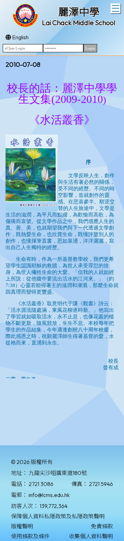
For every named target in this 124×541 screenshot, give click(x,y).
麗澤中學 (79, 12)
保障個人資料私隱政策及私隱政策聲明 (58, 516)
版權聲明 (22, 526)
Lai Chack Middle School (78, 22)
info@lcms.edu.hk (49, 494)
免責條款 (102, 526)
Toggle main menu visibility (116, 8)
